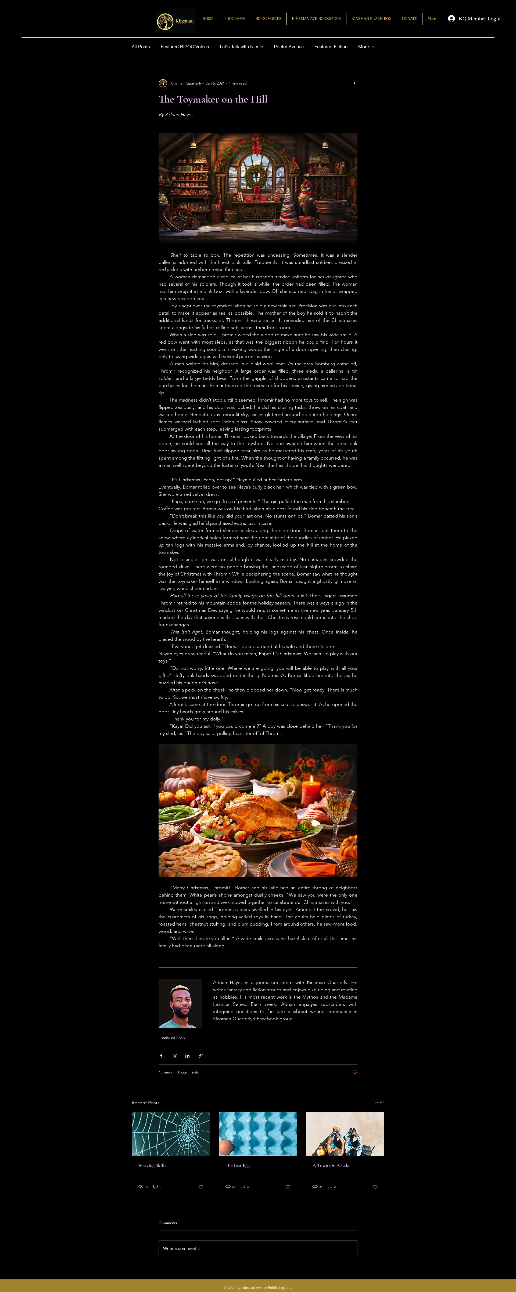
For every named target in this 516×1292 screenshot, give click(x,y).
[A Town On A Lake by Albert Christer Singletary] (345, 1134)
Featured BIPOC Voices (185, 46)
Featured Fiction (330, 46)
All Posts (141, 46)
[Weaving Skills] (171, 1134)
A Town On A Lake (331, 1165)
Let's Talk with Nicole (241, 46)
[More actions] (354, 83)
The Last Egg (237, 1165)
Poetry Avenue (289, 46)
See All (378, 1102)
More (363, 46)
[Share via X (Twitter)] (174, 1055)
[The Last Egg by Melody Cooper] (258, 1134)
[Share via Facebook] (161, 1055)
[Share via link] (200, 1055)
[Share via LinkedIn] (187, 1055)
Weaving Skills (152, 1165)
